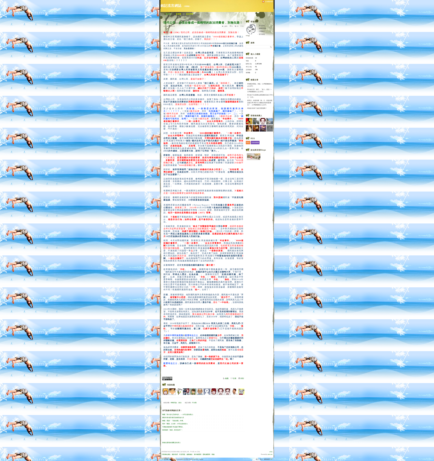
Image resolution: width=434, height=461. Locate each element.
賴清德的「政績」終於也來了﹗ (172, 430)
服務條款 (189, 454)
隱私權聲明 (206, 454)
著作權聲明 (197, 454)
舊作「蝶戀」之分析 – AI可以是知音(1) (175, 424)
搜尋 (271, 46)
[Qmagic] (214, 391)
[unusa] (241, 391)
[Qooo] (207, 391)
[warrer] (193, 391)
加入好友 (262, 25)
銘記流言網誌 (171, 5)
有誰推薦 (171, 385)
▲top (270, 451)
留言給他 (262, 34)
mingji (248, 35)
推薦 (227, 378)
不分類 (194, 402)
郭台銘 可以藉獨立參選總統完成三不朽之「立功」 (260, 96)
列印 (242, 378)
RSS (248, 142)
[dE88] (165, 391)
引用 (234, 378)
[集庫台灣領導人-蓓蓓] (186, 391)
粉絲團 (166, 459)
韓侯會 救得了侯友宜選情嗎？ (257, 108)
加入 (261, 459)
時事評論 (174, 402)
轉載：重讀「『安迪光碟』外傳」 (173, 421)
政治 (179, 402)
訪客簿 (190, 14)
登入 (257, 459)
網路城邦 (267, 459)
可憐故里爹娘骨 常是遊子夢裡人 (172, 427)
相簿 (179, 14)
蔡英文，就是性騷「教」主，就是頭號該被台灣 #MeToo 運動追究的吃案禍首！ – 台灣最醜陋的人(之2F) (259, 103)
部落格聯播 (255, 142)
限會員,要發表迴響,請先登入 (171, 442)
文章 (169, 14)
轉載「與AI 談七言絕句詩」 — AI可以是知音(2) (177, 414)
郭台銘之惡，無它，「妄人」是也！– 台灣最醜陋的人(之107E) (259, 90)
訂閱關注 (262, 31)
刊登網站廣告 (166, 454)
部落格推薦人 (256, 116)
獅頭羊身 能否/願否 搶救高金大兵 (173, 417)
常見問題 (182, 454)
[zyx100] (200, 391)
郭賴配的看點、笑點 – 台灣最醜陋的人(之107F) (259, 85)
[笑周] (220, 391)
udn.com (270, 454)
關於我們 (175, 454)
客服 (213, 454)
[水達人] (179, 391)
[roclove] (172, 391)
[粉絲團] (162, 458)
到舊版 (187, 6)
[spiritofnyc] (227, 391)
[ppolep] (234, 391)
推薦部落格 (262, 28)
